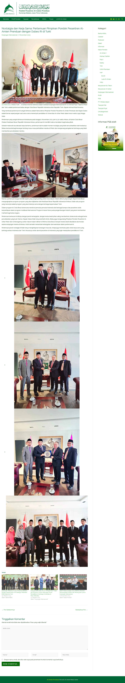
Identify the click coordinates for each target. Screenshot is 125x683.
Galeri (100, 43)
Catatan (100, 37)
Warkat (100, 115)
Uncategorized (103, 111)
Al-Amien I (103, 53)
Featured (101, 40)
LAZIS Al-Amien (61, 19)
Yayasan (25, 19)
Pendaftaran (35, 19)
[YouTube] (113, 19)
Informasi (101, 46)
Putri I (101, 59)
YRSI (101, 82)
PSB (99, 98)
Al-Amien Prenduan (53, 679)
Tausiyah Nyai (102, 108)
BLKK (103, 76)
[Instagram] (116, 19)
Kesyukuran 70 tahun (104, 89)
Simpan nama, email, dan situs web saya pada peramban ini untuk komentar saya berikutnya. (33, 659)
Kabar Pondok (102, 50)
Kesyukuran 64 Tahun (105, 85)
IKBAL (44, 19)
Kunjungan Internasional (9, 35)
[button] (122, 19)
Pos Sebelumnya (8, 610)
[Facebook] (111, 19)
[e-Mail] (119, 19)
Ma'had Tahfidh (105, 56)
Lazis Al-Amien (106, 79)
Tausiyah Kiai (102, 105)
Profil (99, 95)
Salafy (102, 63)
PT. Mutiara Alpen (103, 102)
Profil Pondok (16, 19)
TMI (101, 66)
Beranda (6, 19)
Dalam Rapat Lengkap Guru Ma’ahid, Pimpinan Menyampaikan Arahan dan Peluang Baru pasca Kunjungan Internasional (72, 592)
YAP (101, 72)
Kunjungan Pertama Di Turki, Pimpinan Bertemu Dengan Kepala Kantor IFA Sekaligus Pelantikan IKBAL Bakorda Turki (14, 592)
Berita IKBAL (102, 33)
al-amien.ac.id (6, 104)
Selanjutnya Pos (81, 610)
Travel (51, 19)
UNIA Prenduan (105, 69)
